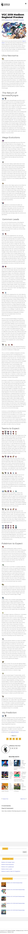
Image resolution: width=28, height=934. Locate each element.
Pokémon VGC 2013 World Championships (15, 896)
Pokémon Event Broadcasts (7, 864)
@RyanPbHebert (15, 732)
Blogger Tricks (11, 931)
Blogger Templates (11, 930)
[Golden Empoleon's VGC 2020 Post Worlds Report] (5, 774)
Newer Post (5, 798)
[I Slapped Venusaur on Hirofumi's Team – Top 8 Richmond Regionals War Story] (17, 774)
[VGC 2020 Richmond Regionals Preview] (17, 786)
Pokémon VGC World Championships (14, 882)
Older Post (22, 798)
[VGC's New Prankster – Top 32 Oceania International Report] (17, 763)
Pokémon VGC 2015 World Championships (15, 910)
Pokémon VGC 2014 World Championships (15, 889)
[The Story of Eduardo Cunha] (5, 763)
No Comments (21, 19)
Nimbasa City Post (8, 19)
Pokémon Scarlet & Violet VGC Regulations (10, 871)
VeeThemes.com (3, 931)
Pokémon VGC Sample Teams (8, 862)
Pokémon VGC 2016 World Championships (15, 903)
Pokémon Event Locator (6, 869)
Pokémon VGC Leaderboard (7, 866)
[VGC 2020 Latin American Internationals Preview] (5, 786)
